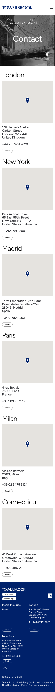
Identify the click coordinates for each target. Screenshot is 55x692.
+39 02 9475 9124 (15, 484)
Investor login (9, 599)
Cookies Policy (17, 683)
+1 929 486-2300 (14, 568)
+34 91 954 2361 (13, 318)
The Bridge (9, 594)
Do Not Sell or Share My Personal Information (41, 683)
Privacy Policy (24, 683)
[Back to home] (17, 7)
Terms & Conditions (7, 683)
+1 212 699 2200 (13, 231)
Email (7, 151)
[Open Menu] (51, 7)
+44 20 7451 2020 (15, 144)
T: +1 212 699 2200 (11, 656)
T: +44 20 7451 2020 (39, 622)
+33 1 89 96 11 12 (13, 401)
